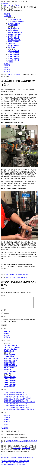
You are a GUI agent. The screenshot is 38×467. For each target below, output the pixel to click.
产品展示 (7, 421)
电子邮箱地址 (5, 313)
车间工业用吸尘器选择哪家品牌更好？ (18, 274)
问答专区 (7, 67)
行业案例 (7, 65)
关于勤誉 (7, 69)
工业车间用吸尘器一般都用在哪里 (14, 392)
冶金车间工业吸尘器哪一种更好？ (16, 277)
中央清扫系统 (8, 62)
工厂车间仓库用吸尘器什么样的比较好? (16, 407)
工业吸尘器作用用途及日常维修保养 (15, 405)
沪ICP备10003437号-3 (13, 441)
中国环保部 (13, 457)
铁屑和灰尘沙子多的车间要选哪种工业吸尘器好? (19, 402)
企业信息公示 (28, 457)
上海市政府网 (5, 457)
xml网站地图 (4, 3)
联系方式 (7, 71)
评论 (3, 295)
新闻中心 (7, 64)
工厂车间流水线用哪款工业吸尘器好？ (16, 403)
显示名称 (4, 310)
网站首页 (7, 14)
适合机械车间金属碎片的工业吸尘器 (15, 394)
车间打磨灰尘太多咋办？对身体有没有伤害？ (18, 398)
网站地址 (3, 316)
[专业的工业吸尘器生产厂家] (10, 5)
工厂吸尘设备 (26, 448)
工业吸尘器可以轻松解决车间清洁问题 (16, 396)
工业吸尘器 (7, 16)
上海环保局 (20, 457)
